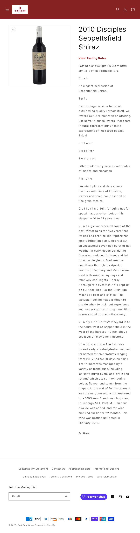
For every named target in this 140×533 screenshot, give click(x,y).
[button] (7, 9)
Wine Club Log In (107, 476)
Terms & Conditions (61, 476)
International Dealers (106, 468)
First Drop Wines (26, 525)
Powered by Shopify (45, 525)
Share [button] (85, 433)
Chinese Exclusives (34, 476)
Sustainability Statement (33, 468)
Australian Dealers (79, 468)
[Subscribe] (66, 496)
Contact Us (58, 468)
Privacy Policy (84, 476)
